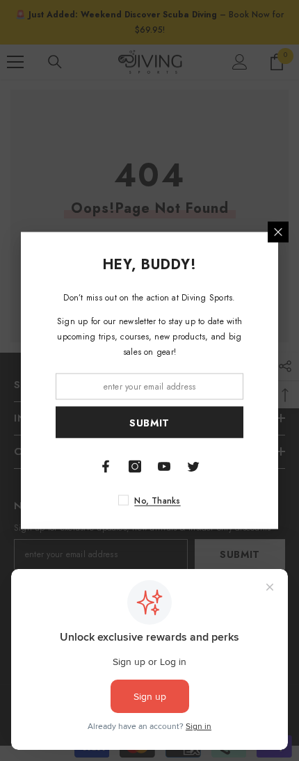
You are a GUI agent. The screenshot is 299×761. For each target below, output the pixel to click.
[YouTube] (164, 466)
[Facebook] (105, 466)
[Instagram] (135, 466)
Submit (149, 422)
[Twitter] (193, 466)
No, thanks (157, 501)
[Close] (278, 232)
